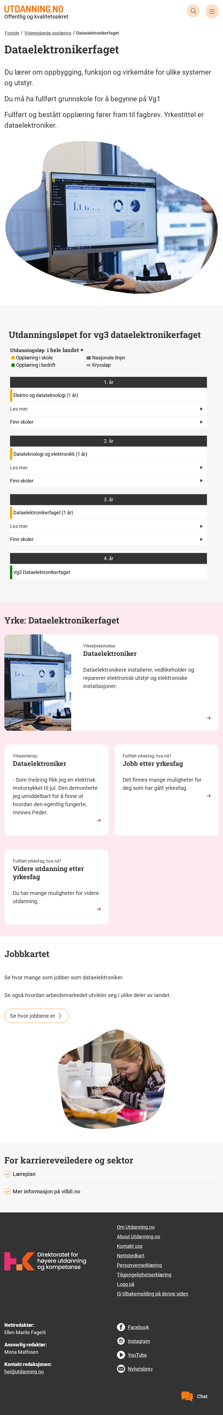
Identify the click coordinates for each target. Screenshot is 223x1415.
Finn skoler (21, 422)
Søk (193, 10)
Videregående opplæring (47, 33)
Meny (212, 11)
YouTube (137, 1355)
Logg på (125, 1284)
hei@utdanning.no (24, 1371)
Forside (12, 33)
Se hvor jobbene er (32, 1016)
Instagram (139, 1341)
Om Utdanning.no (136, 1227)
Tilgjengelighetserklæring (144, 1275)
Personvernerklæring (139, 1265)
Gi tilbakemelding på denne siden (152, 1294)
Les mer (19, 409)
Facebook (138, 1327)
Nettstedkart (130, 1255)
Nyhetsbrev (140, 1369)
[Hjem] (33, 8)
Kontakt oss (130, 1246)
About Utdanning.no (138, 1236)
